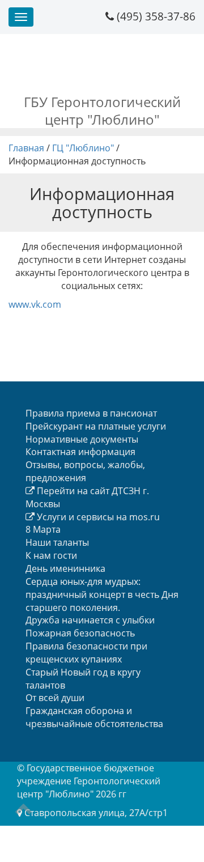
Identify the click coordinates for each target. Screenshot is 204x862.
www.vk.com (34, 304)
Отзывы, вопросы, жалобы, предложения (85, 471)
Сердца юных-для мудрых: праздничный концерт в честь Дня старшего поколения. (102, 594)
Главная (26, 148)
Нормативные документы (82, 439)
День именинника (65, 568)
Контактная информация (80, 451)
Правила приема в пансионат (91, 413)
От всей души (55, 697)
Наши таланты (57, 542)
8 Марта (43, 529)
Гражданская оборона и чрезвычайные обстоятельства (94, 717)
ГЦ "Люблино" (83, 148)
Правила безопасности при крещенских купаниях (86, 652)
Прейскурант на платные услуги (96, 426)
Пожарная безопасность (80, 633)
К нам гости (51, 555)
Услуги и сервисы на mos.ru (97, 517)
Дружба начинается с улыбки (90, 620)
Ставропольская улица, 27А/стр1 (96, 812)
